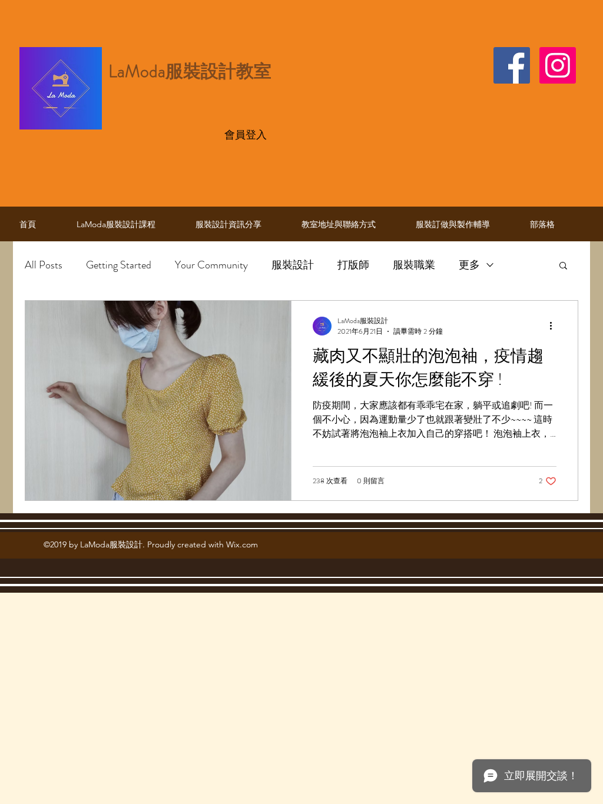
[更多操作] (555, 326)
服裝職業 (414, 265)
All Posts (43, 265)
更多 (469, 265)
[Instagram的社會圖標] (557, 65)
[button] (563, 266)
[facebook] (511, 65)
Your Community (211, 265)
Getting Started (118, 265)
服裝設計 (292, 265)
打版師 (353, 265)
